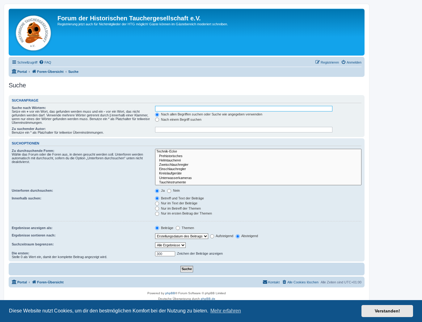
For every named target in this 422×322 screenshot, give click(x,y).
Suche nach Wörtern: (29, 108)
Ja (162, 190)
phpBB (170, 293)
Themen (187, 228)
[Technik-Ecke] (258, 151)
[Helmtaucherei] (258, 160)
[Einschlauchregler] (258, 169)
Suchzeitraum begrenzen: (33, 244)
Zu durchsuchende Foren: (33, 151)
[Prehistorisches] (258, 156)
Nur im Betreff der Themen (180, 208)
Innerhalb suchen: (26, 198)
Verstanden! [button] (387, 310)
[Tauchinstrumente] (258, 182)
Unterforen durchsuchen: (32, 190)
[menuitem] (45, 62)
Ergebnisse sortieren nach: (34, 235)
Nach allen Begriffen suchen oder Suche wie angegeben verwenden (211, 114)
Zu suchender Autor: (29, 129)
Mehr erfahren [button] (225, 310)
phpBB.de (208, 298)
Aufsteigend (224, 236)
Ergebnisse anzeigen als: (32, 228)
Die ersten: (20, 253)
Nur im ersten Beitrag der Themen (186, 213)
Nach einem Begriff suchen (180, 119)
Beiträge (166, 228)
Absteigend (249, 236)
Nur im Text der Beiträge (178, 203)
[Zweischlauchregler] (258, 165)
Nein (176, 190)
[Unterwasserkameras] (258, 178)
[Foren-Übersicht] (33, 32)
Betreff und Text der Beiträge (182, 198)
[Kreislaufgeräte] (258, 173)
